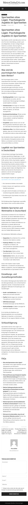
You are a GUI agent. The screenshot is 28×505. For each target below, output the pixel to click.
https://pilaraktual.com (14, 450)
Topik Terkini (9, 12)
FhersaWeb (3, 25)
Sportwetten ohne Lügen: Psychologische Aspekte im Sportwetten (13, 20)
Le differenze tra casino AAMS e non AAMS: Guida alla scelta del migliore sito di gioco (7, 431)
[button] (2, 9)
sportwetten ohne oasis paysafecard (11, 179)
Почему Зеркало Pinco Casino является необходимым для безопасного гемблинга (20, 431)
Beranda (3, 12)
